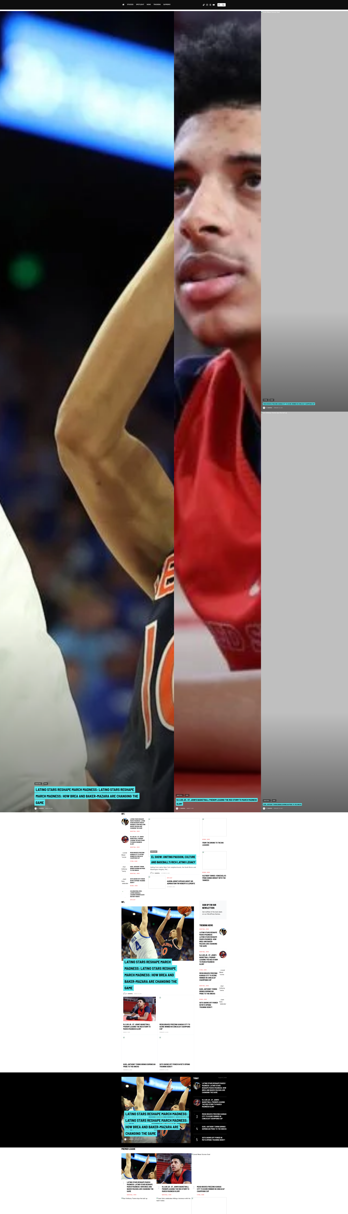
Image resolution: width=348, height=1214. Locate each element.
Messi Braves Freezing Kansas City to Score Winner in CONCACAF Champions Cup (289, 404)
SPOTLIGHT (140, 4)
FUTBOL (266, 400)
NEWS (149, 4)
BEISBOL (151, 8)
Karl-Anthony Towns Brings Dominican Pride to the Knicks (282, 804)
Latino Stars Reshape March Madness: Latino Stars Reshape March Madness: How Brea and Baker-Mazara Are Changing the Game (87, 796)
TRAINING (157, 4)
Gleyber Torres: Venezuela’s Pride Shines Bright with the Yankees (214, 878)
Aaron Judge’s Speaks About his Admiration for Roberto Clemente (181, 882)
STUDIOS (130, 4)
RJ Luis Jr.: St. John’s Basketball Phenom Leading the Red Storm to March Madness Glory (137, 840)
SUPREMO (166, 4)
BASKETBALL (38, 783)
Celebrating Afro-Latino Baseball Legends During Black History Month (137, 893)
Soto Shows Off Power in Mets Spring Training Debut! (137, 880)
